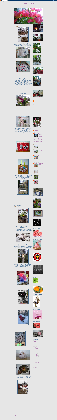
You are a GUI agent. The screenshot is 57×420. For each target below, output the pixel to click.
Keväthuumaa (16, 206)
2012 (35, 345)
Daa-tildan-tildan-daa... (18, 114)
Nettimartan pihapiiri (37, 149)
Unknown (35, 101)
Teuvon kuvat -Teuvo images (38, 133)
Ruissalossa (39, 164)
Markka (35, 100)
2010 (35, 347)
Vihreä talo (35, 169)
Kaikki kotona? (36, 130)
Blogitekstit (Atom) (17, 415)
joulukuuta (36, 348)
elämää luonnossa (36, 155)
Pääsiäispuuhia (17, 309)
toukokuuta (36, 356)
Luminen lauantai (17, 26)
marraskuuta (36, 349)
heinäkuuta (36, 354)
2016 (35, 340)
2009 (35, 367)
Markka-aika (28, 3)
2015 (35, 341)
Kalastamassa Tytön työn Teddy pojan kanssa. (40, 157)
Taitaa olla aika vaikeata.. (37, 161)
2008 (35, 368)
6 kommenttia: (25, 411)
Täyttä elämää (36, 144)
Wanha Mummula (36, 180)
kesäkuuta (36, 355)
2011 (35, 346)
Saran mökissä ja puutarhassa (38, 163)
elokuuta (36, 353)
